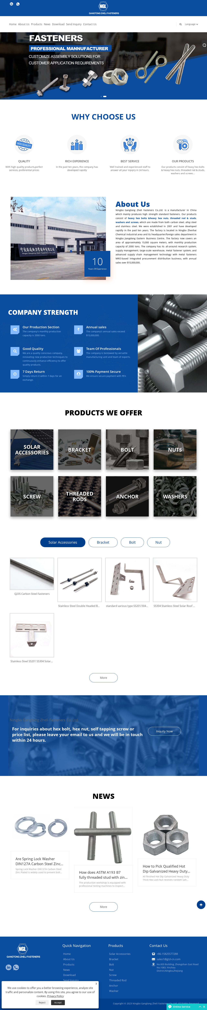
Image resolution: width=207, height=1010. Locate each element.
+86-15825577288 (167, 954)
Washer (114, 991)
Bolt (132, 542)
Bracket (103, 542)
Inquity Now (164, 731)
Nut (158, 542)
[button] (102, 96)
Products (36, 24)
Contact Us (90, 24)
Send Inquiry (74, 24)
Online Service (181, 1006)
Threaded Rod (117, 980)
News (47, 24)
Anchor (113, 985)
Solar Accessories (63, 542)
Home (12, 24)
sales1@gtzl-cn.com (168, 959)
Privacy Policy (55, 996)
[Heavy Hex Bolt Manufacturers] (103, 49)
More (103, 678)
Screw (112, 975)
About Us (23, 24)
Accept (58, 1002)
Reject (42, 1002)
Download (58, 24)
